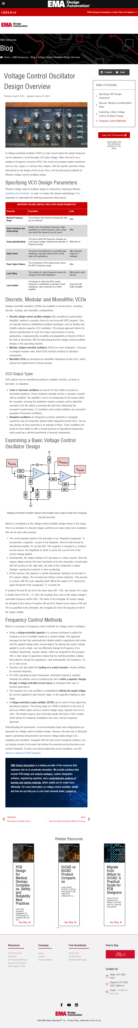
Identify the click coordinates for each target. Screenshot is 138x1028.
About (41, 953)
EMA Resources (20, 57)
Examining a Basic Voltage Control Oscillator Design (112, 113)
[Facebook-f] (61, 1005)
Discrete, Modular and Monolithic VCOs (115, 104)
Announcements (45, 959)
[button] (106, 72)
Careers (41, 956)
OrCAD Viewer (75, 956)
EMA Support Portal (16, 966)
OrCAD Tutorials (15, 953)
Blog (33, 57)
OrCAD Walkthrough (77, 959)
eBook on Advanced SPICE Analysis (22, 753)
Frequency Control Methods (112, 120)
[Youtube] (69, 1005)
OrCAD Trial (74, 953)
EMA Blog (12, 956)
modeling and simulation (17, 193)
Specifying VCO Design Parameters (110, 96)
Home (7, 57)
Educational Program (17, 963)
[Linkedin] (76, 1005)
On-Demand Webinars (17, 959)
